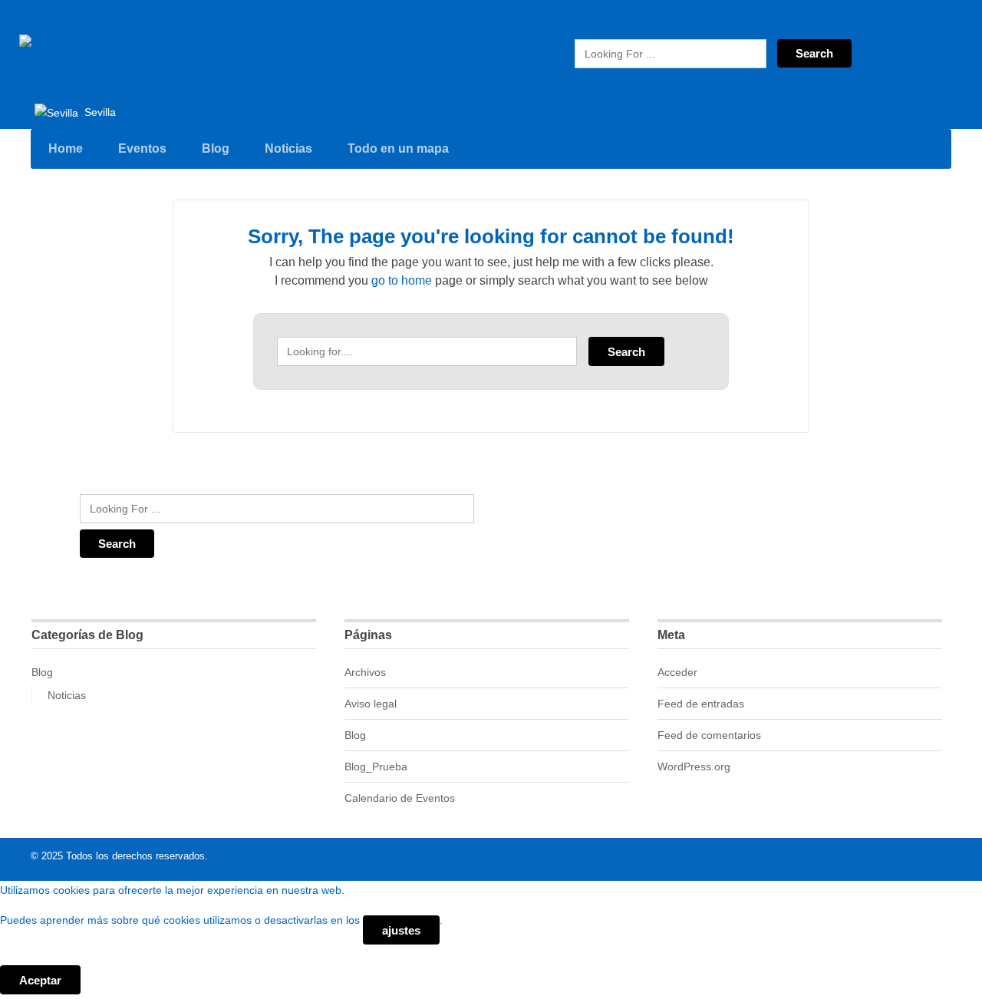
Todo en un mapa (398, 148)
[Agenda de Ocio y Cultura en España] (126, 48)
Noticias (288, 148)
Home (65, 148)
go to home (401, 280)
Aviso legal (370, 703)
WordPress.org (693, 766)
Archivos (365, 672)
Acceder (677, 672)
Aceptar (40, 980)
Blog (215, 148)
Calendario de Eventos (399, 798)
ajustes (401, 930)
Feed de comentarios (709, 735)
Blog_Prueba (375, 766)
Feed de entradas (700, 703)
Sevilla (98, 112)
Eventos (142, 148)
